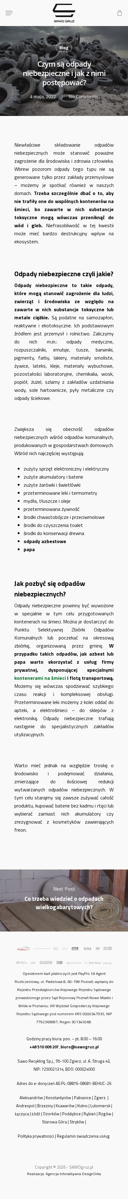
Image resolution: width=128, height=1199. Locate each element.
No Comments (83, 97)
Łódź (36, 1114)
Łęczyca (22, 1114)
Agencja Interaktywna (63, 1174)
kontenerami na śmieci (40, 678)
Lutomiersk (100, 1106)
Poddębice (71, 1114)
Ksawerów (65, 1106)
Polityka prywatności (36, 1136)
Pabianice (82, 1098)
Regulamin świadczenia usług (84, 1136)
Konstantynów (58, 1098)
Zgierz (100, 1098)
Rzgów (104, 1114)
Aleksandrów (31, 1098)
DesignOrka (91, 1174)
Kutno (82, 1106)
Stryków (77, 1122)
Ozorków (51, 1114)
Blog (63, 47)
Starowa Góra (54, 1122)
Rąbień (90, 1114)
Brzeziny (45, 1106)
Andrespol (25, 1106)
